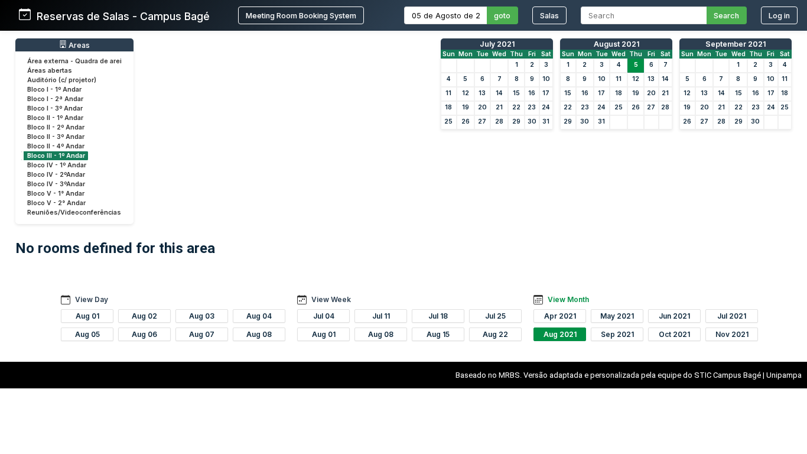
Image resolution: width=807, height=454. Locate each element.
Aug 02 (144, 316)
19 (465, 107)
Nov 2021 (732, 334)
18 (448, 107)
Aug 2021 (560, 334)
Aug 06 (144, 334)
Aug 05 (87, 334)
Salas (549, 15)
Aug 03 (201, 316)
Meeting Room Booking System (301, 15)
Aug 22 (495, 334)
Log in (779, 15)
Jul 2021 (731, 316)
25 (448, 121)
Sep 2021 (617, 334)
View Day (91, 299)
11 (448, 93)
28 (499, 121)
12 (465, 93)
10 (546, 79)
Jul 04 (323, 316)
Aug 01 (87, 316)
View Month (568, 299)
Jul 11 (381, 316)
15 (516, 93)
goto (502, 15)
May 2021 (617, 316)
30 (532, 121)
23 (532, 107)
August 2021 (616, 44)
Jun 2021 (674, 316)
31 (545, 121)
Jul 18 (438, 316)
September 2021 (735, 44)
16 (531, 93)
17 (545, 93)
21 (499, 107)
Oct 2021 (674, 334)
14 (499, 93)
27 (482, 121)
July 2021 (497, 44)
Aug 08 (259, 334)
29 (516, 121)
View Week (331, 299)
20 (482, 107)
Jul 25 (495, 316)
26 (465, 121)
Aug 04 (259, 316)
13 (482, 93)
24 (546, 107)
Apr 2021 (560, 316)
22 (516, 107)
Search (726, 15)
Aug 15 (438, 334)
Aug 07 (201, 334)
